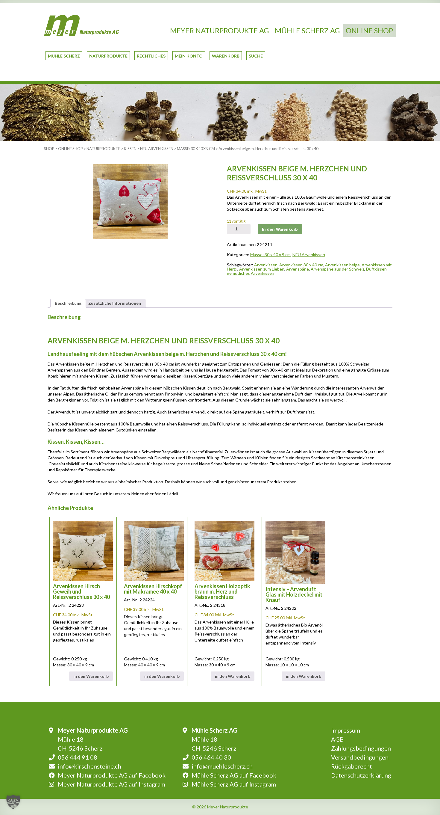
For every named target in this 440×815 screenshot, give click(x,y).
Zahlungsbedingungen (361, 748)
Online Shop (369, 30)
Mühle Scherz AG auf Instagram (234, 784)
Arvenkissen (265, 264)
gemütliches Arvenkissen (250, 273)
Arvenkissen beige (342, 264)
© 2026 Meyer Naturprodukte (220, 806)
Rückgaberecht (351, 766)
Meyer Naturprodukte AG (219, 30)
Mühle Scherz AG (307, 30)
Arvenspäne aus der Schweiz (337, 268)
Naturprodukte (108, 55)
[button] (13, 802)
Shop (49, 148)
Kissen (130, 148)
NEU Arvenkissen (156, 148)
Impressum (345, 730)
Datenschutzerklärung (361, 775)
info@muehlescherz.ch (222, 766)
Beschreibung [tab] (68, 303)
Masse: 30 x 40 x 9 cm (196, 148)
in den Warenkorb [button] (91, 676)
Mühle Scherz (64, 55)
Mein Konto (189, 55)
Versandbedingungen (360, 757)
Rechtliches (151, 55)
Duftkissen (376, 268)
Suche (256, 55)
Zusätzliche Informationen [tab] (114, 303)
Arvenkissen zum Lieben (261, 268)
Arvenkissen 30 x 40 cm (301, 264)
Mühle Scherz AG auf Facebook (234, 775)
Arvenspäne (297, 268)
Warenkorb (225, 55)
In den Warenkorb (280, 229)
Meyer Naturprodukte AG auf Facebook (112, 775)
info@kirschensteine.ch (89, 766)
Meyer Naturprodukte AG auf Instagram (111, 784)
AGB (337, 739)
